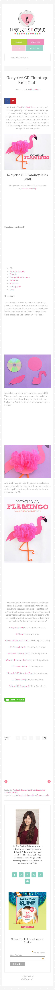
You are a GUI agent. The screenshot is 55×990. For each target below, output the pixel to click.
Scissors (14, 283)
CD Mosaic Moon (19, 666)
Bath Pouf (14, 280)
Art (14, 790)
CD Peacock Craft (17, 647)
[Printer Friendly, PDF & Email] (14, 699)
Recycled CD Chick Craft (16, 640)
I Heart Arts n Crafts (27, 22)
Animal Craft (18, 795)
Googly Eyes (15, 286)
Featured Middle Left (28, 790)
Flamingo (27, 795)
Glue (12, 289)
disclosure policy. (29, 188)
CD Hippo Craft (18, 679)
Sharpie (13, 274)
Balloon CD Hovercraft (19, 686)
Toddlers (15, 792)
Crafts (18, 790)
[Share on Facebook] (7, 101)
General (38, 790)
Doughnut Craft (16, 627)
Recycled (46, 795)
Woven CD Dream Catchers (18, 660)
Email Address (27, 955)
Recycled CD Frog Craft (18, 653)
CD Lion (19, 634)
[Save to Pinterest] (13, 101)
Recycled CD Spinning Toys (20, 673)
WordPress (25, 979)
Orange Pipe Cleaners (20, 277)
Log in (32, 979)
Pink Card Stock (17, 271)
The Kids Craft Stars (26, 107)
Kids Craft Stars (36, 795)
